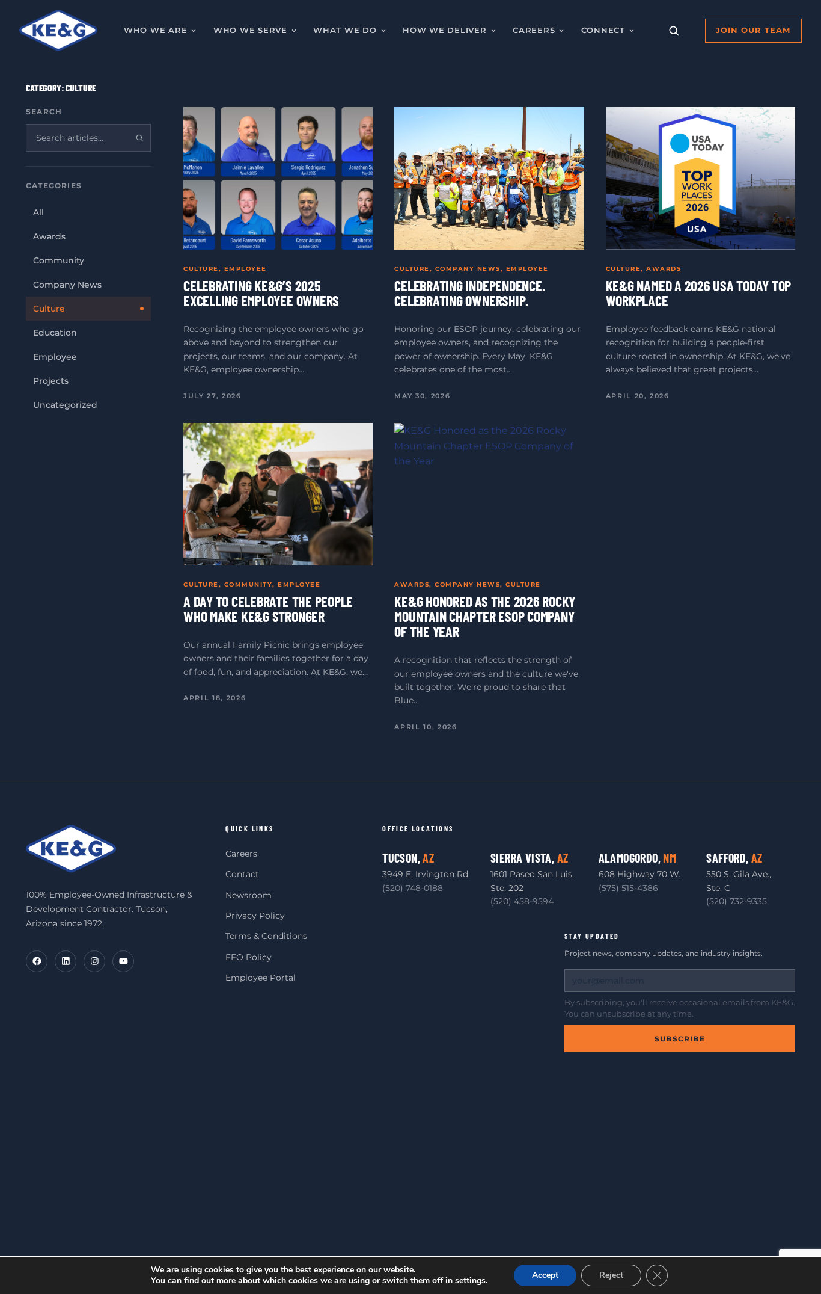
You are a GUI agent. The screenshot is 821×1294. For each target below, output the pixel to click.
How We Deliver (445, 30)
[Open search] (674, 31)
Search (44, 111)
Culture (201, 269)
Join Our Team (753, 30)
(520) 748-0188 (412, 888)
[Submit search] (139, 138)
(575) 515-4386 (628, 888)
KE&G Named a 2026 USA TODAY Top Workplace (699, 293)
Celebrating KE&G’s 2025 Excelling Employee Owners (261, 293)
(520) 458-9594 (522, 901)
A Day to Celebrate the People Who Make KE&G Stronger (268, 609)
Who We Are (156, 30)
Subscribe (680, 1038)
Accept (545, 1275)
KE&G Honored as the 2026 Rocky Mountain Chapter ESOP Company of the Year (484, 616)
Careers (534, 30)
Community (248, 584)
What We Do (345, 30)
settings (470, 1280)
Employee (245, 269)
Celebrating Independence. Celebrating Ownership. (469, 293)
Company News (468, 269)
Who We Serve (250, 30)
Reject (611, 1275)
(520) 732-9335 (736, 901)
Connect (603, 30)
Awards (663, 269)
